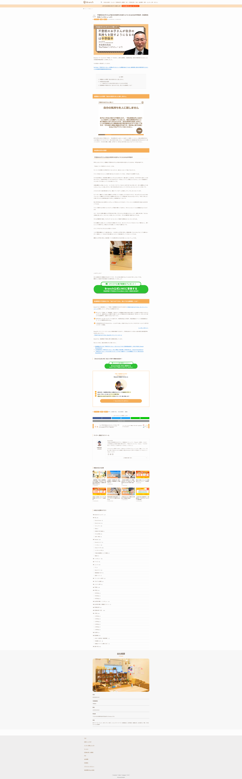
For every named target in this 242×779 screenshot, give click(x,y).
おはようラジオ (99, 547)
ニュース (97, 564)
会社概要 (141, 2)
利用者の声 (97, 607)
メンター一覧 (150, 2)
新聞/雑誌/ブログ (99, 572)
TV (96, 567)
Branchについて (99, 542)
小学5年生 (97, 627)
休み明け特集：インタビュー (101, 601)
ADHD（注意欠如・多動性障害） (102, 638)
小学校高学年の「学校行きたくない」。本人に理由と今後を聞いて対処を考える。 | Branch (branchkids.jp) (119, 349)
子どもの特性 (98, 534)
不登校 (101, 19)
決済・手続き (98, 536)
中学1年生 (97, 593)
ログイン (156, 2)
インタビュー (96, 19)
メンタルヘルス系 (99, 550)
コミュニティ (98, 525)
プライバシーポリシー (89, 766)
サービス (113, 2)
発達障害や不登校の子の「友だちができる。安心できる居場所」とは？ (116, 85)
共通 (96, 528)
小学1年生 (97, 616)
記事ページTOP (87, 742)
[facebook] (108, 454)
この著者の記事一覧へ (127, 457)
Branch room (98, 523)
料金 (137, 2)
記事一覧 (105, 19)
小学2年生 (97, 618)
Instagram (124, 775)
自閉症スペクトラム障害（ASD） (102, 643)
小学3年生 (97, 621)
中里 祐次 (99, 447)
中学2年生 (97, 595)
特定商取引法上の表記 (89, 770)
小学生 (96, 613)
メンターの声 (98, 584)
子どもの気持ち (120, 411)
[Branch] (88, 2)
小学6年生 (97, 629)
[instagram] (113, 454)
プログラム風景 (98, 581)
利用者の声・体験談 (120, 2)
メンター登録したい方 (89, 745)
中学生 (96, 590)
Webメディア (98, 570)
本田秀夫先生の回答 (104, 81)
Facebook (115, 775)
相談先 (126, 411)
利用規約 (86, 763)
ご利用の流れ (132, 2)
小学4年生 (97, 624)
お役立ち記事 (107, 2)
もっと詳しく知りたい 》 (143, 328)
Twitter (119, 775)
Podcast (97, 539)
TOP (85, 738)
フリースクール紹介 (99, 578)
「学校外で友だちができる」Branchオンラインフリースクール (108, 335)
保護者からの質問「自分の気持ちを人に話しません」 (112, 79)
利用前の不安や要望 (99, 531)
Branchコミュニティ (100, 514)
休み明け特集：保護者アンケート (102, 604)
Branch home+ (99, 520)
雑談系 (97, 555)
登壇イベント (98, 575)
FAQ (127, 2)
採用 (145, 2)
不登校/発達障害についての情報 (102, 553)
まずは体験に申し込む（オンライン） (131, 6)
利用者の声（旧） (99, 610)
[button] (102, 418)
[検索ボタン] (101, 2)
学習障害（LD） (99, 641)
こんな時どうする (113, 411)
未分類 (96, 632)
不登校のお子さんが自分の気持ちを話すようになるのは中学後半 (115, 83)
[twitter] (110, 454)
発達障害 (97, 635)
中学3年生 (97, 598)
